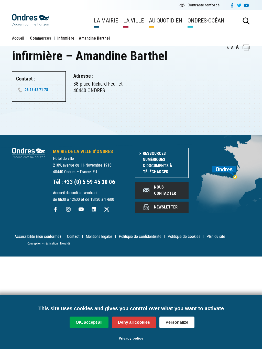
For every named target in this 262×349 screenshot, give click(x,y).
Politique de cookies (184, 236)
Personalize (177, 322)
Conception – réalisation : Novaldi (48, 243)
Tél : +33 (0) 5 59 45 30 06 (84, 182)
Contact (73, 236)
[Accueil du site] (28, 152)
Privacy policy (131, 338)
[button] (246, 47)
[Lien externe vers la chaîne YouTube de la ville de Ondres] (81, 208)
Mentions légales (99, 236)
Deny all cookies (134, 322)
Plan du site (215, 236)
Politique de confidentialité (140, 236)
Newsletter (166, 207)
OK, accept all (89, 322)
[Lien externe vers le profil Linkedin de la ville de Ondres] (93, 208)
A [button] (228, 48)
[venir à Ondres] (223, 169)
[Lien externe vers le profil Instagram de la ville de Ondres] (68, 208)
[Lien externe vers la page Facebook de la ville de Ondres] (55, 208)
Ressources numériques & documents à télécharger (157, 162)
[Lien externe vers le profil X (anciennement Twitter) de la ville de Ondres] (106, 208)
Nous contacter (165, 190)
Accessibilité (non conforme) (38, 236)
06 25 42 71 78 (36, 89)
